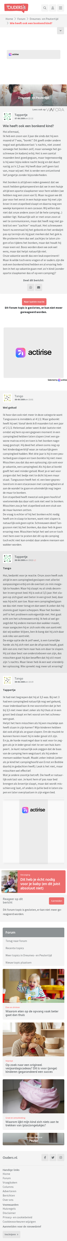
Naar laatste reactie (34, 301)
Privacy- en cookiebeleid (17, 1217)
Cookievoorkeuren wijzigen (19, 1221)
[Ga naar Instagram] (60, 1157)
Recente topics (15, 948)
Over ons (8, 1200)
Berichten (9, 1195)
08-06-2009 (20, 399)
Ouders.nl (10, 1158)
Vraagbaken (10, 1182)
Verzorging (25, 874)
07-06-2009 (20, 118)
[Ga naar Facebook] (45, 1157)
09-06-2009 (20, 681)
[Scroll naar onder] (60, 30)
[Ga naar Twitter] (52, 1157)
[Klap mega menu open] (60, 8)
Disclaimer (9, 1213)
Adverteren (9, 1191)
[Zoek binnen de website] (44, 8)
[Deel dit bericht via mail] (38, 287)
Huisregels (9, 1208)
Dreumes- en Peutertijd (44, 19)
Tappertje (21, 115)
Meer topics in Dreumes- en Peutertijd (29, 955)
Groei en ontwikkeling (15, 1117)
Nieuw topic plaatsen (18, 962)
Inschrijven (10, 1234)
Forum (21, 19)
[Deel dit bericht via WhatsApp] (30, 287)
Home (9, 19)
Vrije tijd (9, 1060)
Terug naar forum (16, 941)
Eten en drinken (13, 1007)
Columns (8, 1187)
